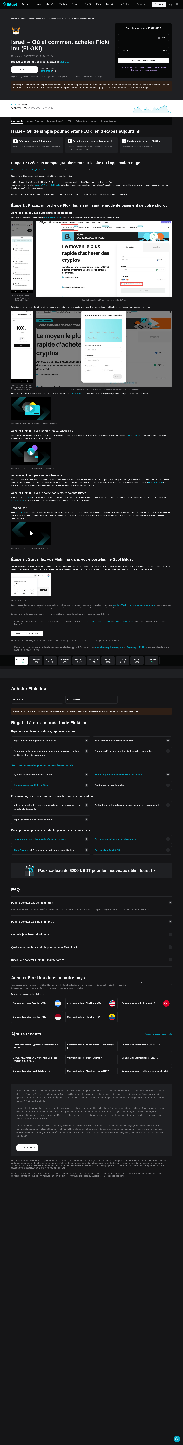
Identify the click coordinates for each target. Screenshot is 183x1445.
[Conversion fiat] (18, 500)
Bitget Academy (21, 850)
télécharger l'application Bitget (35, 170)
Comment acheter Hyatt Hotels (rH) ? (31, 1071)
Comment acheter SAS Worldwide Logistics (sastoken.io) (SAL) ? (35, 1059)
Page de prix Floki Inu (124, 621)
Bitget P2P (20, 512)
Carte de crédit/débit (53, 217)
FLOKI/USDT (73, 699)
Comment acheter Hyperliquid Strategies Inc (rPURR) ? (35, 1046)
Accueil (14, 19)
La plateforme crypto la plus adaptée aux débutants (39, 839)
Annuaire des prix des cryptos (99, 621)
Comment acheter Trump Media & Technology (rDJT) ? (90, 1046)
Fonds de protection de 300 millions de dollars (118, 774)
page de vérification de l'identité (46, 185)
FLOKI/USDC (19, 699)
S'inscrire (159, 4)
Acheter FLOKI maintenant (143, 60)
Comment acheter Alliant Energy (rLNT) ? (88, 1071)
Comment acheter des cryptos (32, 19)
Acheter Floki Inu (27, 1147)
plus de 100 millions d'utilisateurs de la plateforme (134, 605)
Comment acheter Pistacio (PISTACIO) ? (142, 1045)
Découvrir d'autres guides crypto (158, 1034)
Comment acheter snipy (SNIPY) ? (84, 1058)
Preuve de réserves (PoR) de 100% (30, 785)
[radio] (42, 71)
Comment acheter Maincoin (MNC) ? (140, 1058)
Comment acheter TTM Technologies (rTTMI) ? (145, 1071)
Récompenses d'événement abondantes (115, 839)
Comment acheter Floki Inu (59, 19)
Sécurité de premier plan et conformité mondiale (42, 765)
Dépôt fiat (27, 497)
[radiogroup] (47, 70)
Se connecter (143, 4)
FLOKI (14, 104)
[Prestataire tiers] (79, 393)
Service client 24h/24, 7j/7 (107, 850)
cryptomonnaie (69, 1132)
